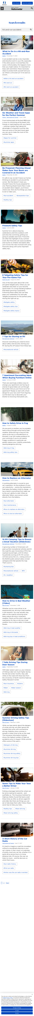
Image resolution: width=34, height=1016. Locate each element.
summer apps (9, 142)
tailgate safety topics (12, 310)
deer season (16, 688)
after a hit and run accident (14, 78)
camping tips (9, 566)
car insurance (9, 683)
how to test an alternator (13, 513)
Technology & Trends (8, 843)
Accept (17, 1010)
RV (24, 571)
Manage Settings (17, 1007)
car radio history (10, 864)
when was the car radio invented (16, 872)
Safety (4, 56)
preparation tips (23, 195)
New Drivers (5, 605)
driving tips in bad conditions (15, 636)
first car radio (9, 868)
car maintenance (10, 505)
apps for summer (11, 138)
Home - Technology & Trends (10, 117)
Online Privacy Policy (8, 997)
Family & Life (5, 279)
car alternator (9, 501)
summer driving (10, 749)
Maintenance (5, 480)
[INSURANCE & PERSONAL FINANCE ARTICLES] (17, 8)
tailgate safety (10, 302)
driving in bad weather (12, 628)
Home (4, 227)
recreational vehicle (11, 349)
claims (20, 683)
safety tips (8, 200)
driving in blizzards (11, 632)
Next (7, 883)
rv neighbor (9, 575)
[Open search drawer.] (31, 8)
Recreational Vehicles (8, 338)
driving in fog (9, 448)
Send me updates (27, 3)
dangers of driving (11, 745)
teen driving (20, 808)
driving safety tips (11, 452)
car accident (9, 195)
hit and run (8, 83)
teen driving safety (11, 813)
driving (7, 692)
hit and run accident (12, 87)
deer (6, 688)
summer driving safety (12, 753)
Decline (17, 1013)
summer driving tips (12, 757)
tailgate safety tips (11, 306)
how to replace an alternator (15, 509)
